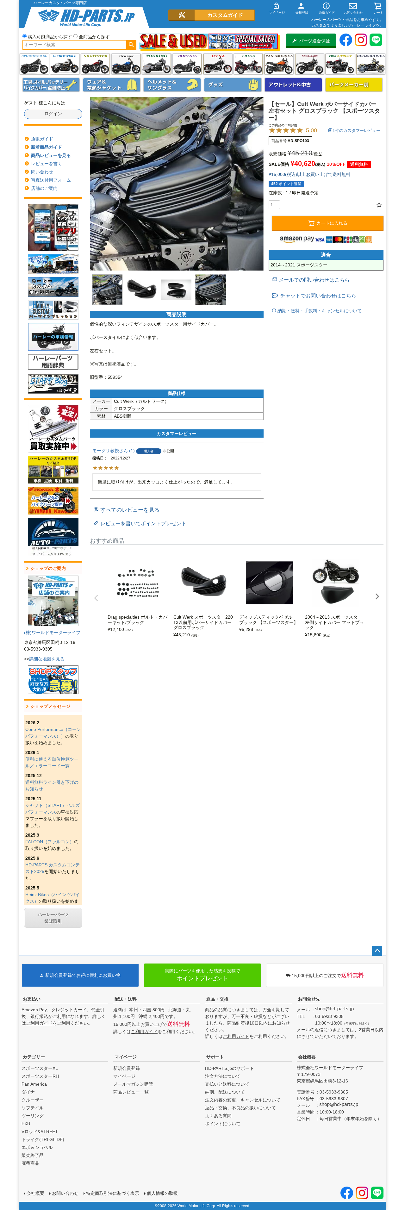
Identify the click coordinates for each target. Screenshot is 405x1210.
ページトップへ (377, 951)
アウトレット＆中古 (293, 84)
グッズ (232, 84)
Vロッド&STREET (40, 1131)
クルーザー (33, 1099)
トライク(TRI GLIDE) (248, 64)
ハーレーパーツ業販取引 (53, 918)
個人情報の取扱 (162, 1193)
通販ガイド (42, 138)
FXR (26, 1123)
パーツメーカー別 (354, 84)
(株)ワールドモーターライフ (52, 632)
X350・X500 (309, 64)
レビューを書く (46, 163)
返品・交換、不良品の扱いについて (240, 1107)
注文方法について (222, 1076)
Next (377, 596)
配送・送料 (126, 998)
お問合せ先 (309, 998)
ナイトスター (95, 64)
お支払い (31, 998)
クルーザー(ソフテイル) (126, 64)
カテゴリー (34, 1056)
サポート (215, 1056)
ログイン (53, 113)
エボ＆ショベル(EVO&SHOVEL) (370, 64)
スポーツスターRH (40, 1076)
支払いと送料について (227, 1084)
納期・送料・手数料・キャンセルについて (319, 310)
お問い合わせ (65, 1193)
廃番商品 (30, 1163)
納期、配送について (225, 1092)
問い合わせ (42, 171)
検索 (131, 45)
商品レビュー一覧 (131, 1092)
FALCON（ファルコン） (49, 841)
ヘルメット (172, 84)
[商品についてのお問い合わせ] (311, 280)
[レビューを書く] (140, 523)
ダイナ (217, 64)
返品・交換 (217, 998)
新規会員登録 (126, 1068)
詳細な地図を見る (47, 658)
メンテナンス (51, 84)
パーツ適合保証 (314, 40)
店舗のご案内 (44, 188)
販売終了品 (33, 1155)
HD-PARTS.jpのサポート (229, 1068)
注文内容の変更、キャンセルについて (242, 1099)
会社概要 (307, 1056)
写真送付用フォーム (51, 180)
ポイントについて (222, 1123)
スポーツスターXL (40, 1068)
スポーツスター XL (34, 64)
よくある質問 (218, 1115)
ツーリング (156, 64)
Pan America (279, 64)
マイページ (126, 1056)
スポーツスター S (64, 64)
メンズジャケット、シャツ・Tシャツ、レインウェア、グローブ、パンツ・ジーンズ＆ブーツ (111, 84)
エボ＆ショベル (37, 1147)
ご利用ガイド (39, 1023)
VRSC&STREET (340, 64)
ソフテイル (187, 64)
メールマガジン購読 (133, 1084)
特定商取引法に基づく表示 (112, 1193)
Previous (96, 598)
